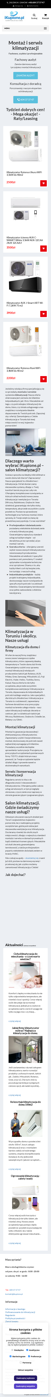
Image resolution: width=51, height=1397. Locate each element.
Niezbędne (19, 1350)
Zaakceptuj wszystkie (25, 1386)
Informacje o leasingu (15, 1309)
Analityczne (34, 1350)
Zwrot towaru (11, 1321)
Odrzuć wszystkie (25, 1370)
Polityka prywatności (15, 1318)
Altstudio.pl (44, 1395)
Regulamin (10, 1315)
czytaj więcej (15, 1021)
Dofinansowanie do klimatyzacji (20, 1312)
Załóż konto (33, 6)
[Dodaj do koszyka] (43, 183)
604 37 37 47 (27, 99)
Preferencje (36, 1356)
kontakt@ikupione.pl (14, 1294)
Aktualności (20, 945)
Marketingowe (18, 1356)
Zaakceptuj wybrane (25, 1378)
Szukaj (34, 18)
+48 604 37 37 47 (36, 2)
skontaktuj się (31, 858)
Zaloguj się (18, 6)
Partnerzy (27, 1362)
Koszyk (45, 18)
